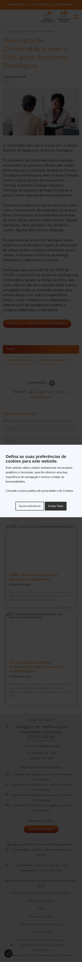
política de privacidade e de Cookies (50, 490)
